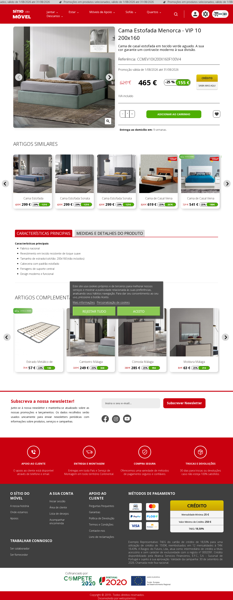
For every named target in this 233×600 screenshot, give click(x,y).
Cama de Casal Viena (158, 198)
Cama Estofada (32, 198)
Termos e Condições (101, 524)
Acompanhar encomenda (57, 521)
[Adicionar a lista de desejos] (216, 114)
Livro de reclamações (101, 537)
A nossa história (19, 506)
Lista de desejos (59, 513)
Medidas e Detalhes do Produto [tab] (109, 233)
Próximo (109, 77)
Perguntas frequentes (101, 506)
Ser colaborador (19, 548)
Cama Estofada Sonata (74, 198)
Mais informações (84, 302)
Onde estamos (19, 512)
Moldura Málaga (194, 362)
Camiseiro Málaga (91, 362)
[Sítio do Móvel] (22, 14)
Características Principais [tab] (43, 233)
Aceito (139, 311)
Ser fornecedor (19, 554)
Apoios (14, 518)
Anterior (18, 77)
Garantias (94, 512)
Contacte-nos (97, 530)
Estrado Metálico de (39, 362)
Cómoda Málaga (142, 362)
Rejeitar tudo (94, 311)
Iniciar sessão (57, 501)
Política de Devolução (101, 518)
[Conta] (195, 14)
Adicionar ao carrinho (173, 114)
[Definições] (205, 14)
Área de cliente (58, 507)
